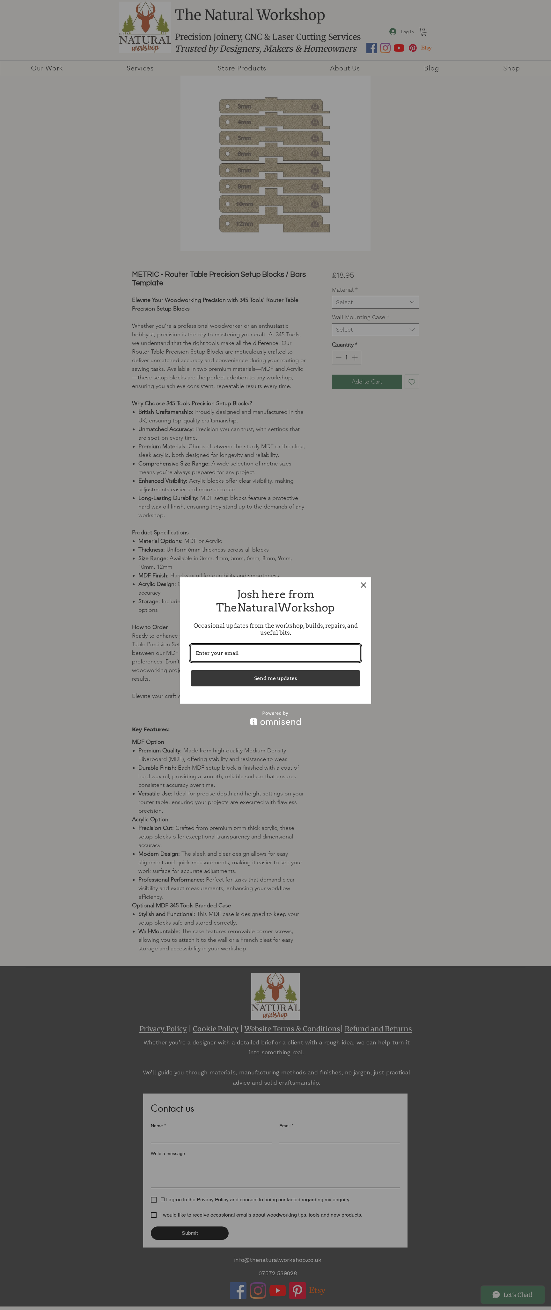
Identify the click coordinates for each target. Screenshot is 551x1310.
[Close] (363, 585)
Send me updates (275, 678)
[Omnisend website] (275, 718)
